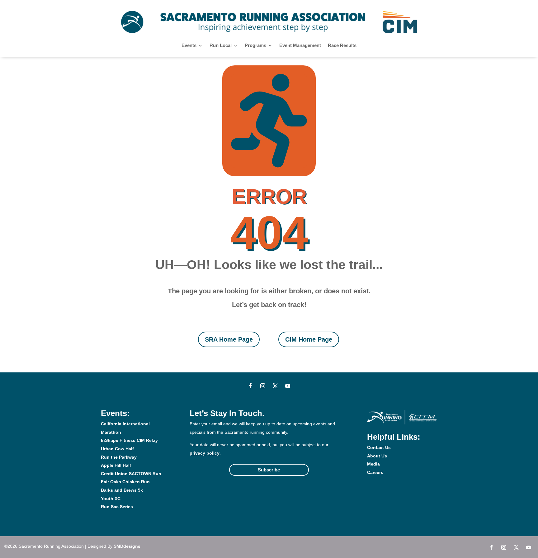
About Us (377, 455)
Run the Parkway (119, 457)
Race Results (342, 45)
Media (373, 463)
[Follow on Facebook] (250, 386)
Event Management (300, 45)
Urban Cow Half (117, 448)
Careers (375, 472)
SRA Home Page (229, 339)
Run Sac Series (117, 506)
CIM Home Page (308, 339)
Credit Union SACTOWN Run (131, 473)
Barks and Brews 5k (122, 490)
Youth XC (110, 498)
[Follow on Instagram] (263, 386)
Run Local (221, 45)
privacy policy (204, 453)
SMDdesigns (127, 546)
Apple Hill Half (116, 465)
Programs (255, 45)
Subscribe (269, 469)
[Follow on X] (275, 386)
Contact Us (379, 447)
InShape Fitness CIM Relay (129, 440)
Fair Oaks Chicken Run (125, 481)
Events (189, 45)
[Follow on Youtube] (288, 386)
